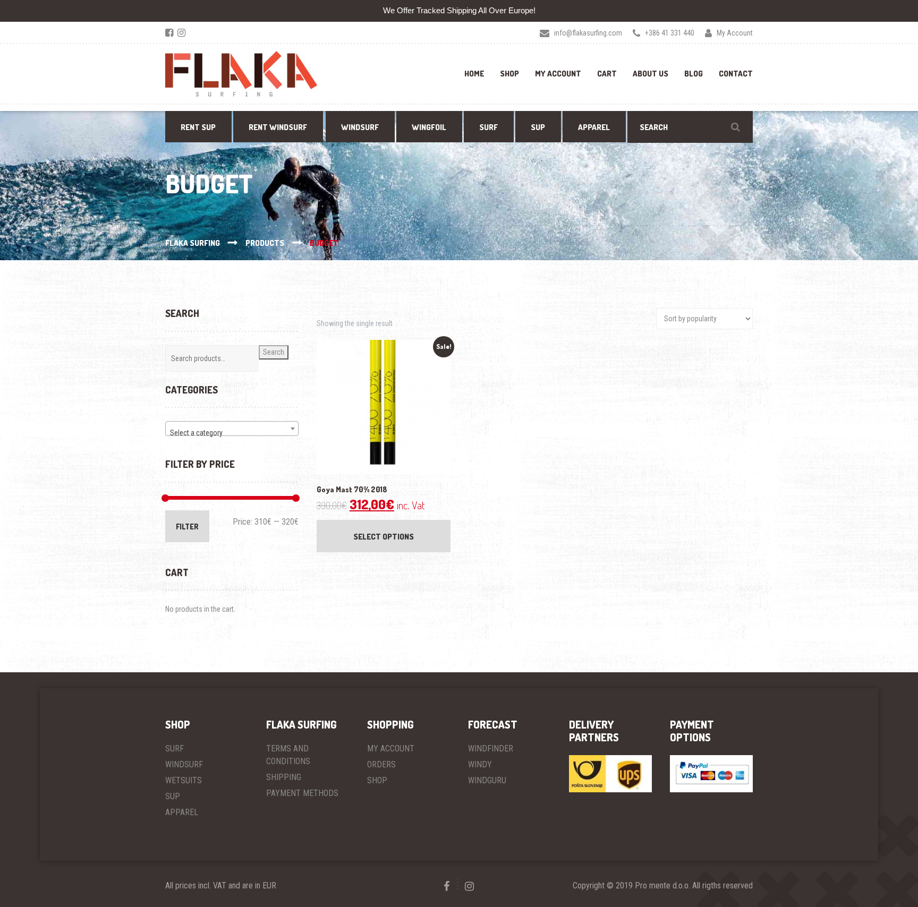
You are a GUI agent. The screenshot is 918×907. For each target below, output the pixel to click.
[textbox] (232, 433)
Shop (509, 74)
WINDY (480, 764)
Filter (187, 526)
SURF (174, 748)
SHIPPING (283, 777)
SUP (172, 796)
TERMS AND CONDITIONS (288, 754)
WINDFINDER (490, 748)
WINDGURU (487, 780)
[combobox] (232, 428)
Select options (383, 537)
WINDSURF (184, 764)
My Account (558, 74)
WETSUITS (183, 780)
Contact (736, 74)
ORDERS (381, 764)
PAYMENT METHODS (302, 793)
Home (474, 74)
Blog (693, 74)
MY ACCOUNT (390, 748)
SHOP (377, 780)
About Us (650, 74)
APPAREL (181, 812)
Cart (607, 74)
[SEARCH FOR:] (690, 127)
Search (273, 352)
